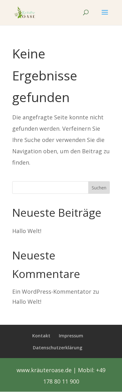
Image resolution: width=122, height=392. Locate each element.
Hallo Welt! (26, 231)
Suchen (99, 188)
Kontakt (41, 336)
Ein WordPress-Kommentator (51, 291)
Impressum (71, 336)
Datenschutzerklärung (57, 348)
